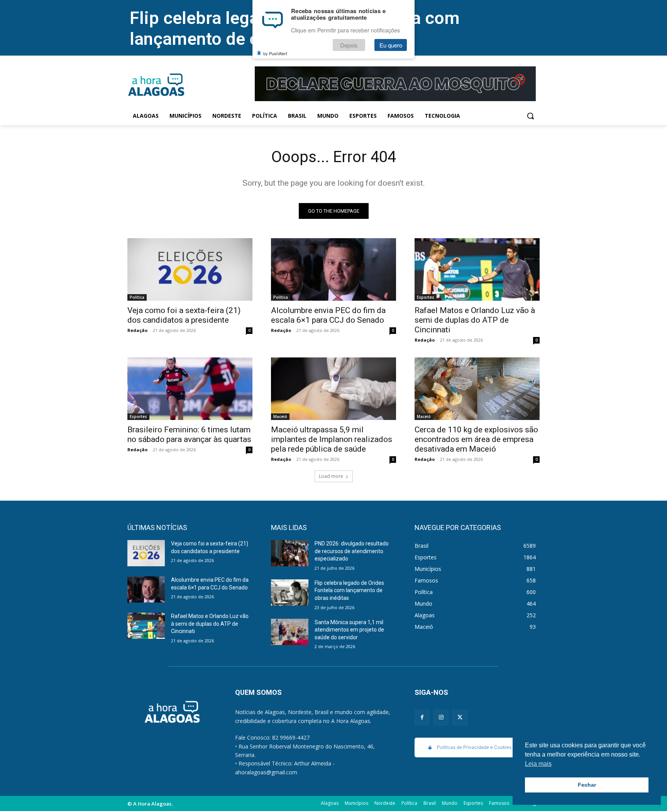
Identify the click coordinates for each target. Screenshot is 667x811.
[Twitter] (459, 717)
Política (137, 297)
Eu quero (390, 45)
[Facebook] (422, 717)
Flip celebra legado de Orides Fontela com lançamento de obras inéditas (349, 590)
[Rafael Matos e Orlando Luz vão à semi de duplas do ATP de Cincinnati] (477, 269)
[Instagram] (441, 717)
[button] (530, 116)
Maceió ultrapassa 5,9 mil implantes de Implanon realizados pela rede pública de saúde (331, 439)
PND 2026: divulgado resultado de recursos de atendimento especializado (352, 551)
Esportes (425, 297)
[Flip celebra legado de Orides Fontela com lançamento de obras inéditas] (289, 592)
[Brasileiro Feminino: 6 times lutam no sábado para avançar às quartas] (189, 388)
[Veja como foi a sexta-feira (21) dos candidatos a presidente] (189, 269)
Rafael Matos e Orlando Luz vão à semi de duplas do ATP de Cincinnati (475, 320)
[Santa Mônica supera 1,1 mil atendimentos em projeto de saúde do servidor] (289, 632)
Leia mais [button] (538, 763)
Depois (349, 45)
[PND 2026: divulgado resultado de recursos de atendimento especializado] (289, 553)
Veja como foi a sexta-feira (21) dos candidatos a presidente (183, 315)
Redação (137, 330)
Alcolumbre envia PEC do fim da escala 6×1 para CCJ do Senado (328, 315)
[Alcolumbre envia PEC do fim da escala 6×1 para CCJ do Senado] (333, 269)
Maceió (280, 416)
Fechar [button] (587, 785)
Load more (331, 476)
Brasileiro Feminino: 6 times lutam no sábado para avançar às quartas (189, 434)
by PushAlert (275, 53)
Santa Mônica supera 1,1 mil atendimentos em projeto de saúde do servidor (349, 629)
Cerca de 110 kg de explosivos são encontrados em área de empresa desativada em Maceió (476, 439)
